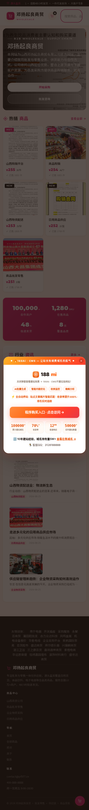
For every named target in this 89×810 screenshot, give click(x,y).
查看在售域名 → (66, 439)
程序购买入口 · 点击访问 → (44, 412)
